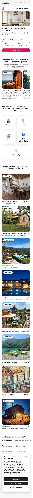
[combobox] (16, 40)
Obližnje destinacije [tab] (7, 440)
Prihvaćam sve (16, 479)
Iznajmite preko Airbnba (22, 8)
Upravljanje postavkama (16, 487)
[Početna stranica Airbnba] (3, 8)
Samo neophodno (16, 483)
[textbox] (9, 45)
